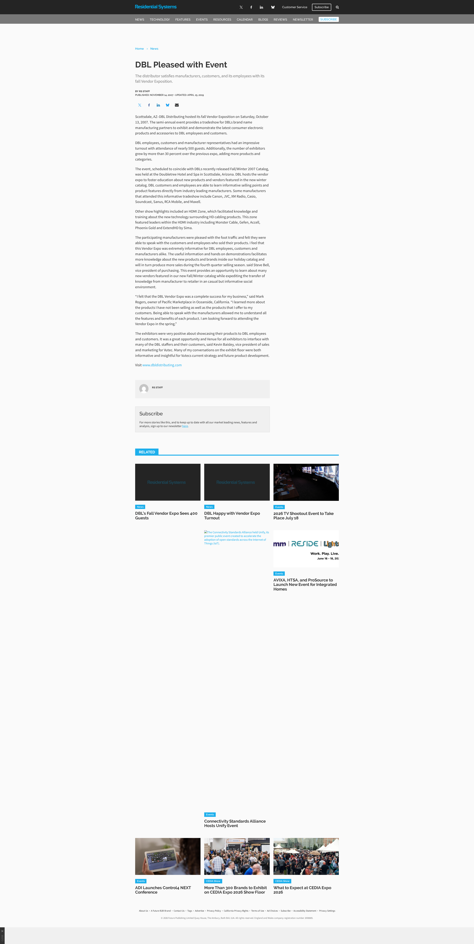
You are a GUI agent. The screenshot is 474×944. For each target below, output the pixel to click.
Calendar (245, 19)
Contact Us (179, 910)
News (139, 19)
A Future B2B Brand (161, 910)
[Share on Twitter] (139, 105)
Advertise (199, 910)
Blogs (263, 19)
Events (202, 19)
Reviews (280, 19)
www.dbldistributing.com (162, 365)
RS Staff (144, 91)
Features (183, 19)
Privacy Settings (327, 910)
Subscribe (322, 7)
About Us (143, 910)
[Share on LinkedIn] (158, 105)
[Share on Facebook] (149, 105)
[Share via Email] (176, 105)
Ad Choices (272, 910)
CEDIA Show (213, 880)
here (185, 426)
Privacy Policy (214, 910)
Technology (160, 19)
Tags (189, 910)
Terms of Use (257, 910)
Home (139, 48)
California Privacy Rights (236, 910)
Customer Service (294, 7)
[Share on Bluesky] (167, 105)
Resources (222, 19)
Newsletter (303, 19)
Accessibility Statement (304, 910)
